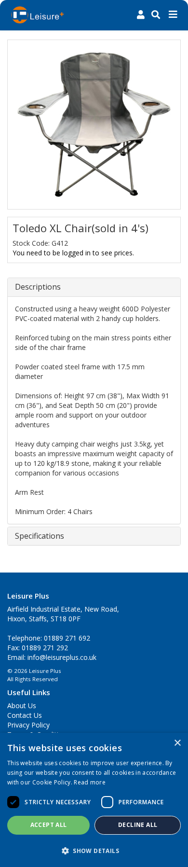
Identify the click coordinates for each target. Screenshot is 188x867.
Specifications (39, 536)
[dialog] (94, 800)
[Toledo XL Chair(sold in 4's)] (94, 124)
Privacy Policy (28, 724)
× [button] (177, 743)
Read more (90, 782)
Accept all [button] (48, 825)
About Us (21, 705)
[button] (94, 850)
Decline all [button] (137, 825)
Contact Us (24, 715)
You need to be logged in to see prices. (73, 252)
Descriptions (38, 287)
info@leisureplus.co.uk (61, 657)
